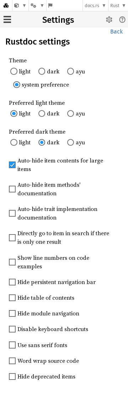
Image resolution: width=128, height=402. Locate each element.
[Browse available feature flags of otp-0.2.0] (50, 5)
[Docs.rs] (6, 5)
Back (116, 31)
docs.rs (92, 5)
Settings (58, 20)
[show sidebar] (7, 19)
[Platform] (37, 5)
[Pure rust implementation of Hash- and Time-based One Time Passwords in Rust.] (20, 5)
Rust (114, 5)
